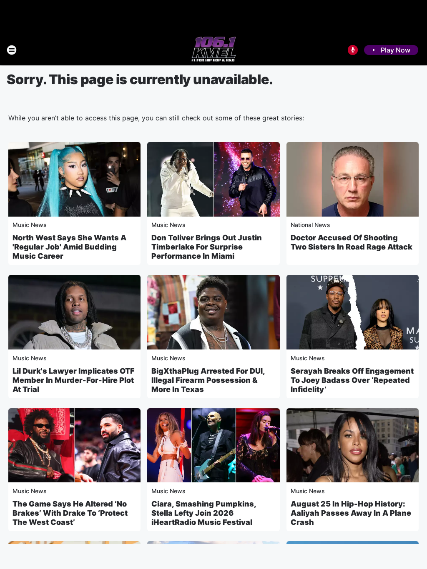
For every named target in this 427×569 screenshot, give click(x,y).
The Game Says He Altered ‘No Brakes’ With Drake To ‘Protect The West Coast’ (70, 513)
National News (310, 224)
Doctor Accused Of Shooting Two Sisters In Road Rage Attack (351, 242)
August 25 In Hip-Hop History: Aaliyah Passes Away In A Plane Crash (351, 513)
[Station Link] (213, 50)
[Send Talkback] (353, 50)
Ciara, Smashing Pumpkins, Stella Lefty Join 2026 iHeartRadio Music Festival (203, 513)
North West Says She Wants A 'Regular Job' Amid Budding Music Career (69, 246)
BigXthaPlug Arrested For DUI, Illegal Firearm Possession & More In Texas (208, 380)
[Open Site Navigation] (12, 50)
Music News (30, 224)
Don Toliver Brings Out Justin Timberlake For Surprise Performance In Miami (206, 246)
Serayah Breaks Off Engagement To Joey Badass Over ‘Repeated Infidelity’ (352, 380)
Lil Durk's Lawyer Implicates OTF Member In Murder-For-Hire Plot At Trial (74, 380)
